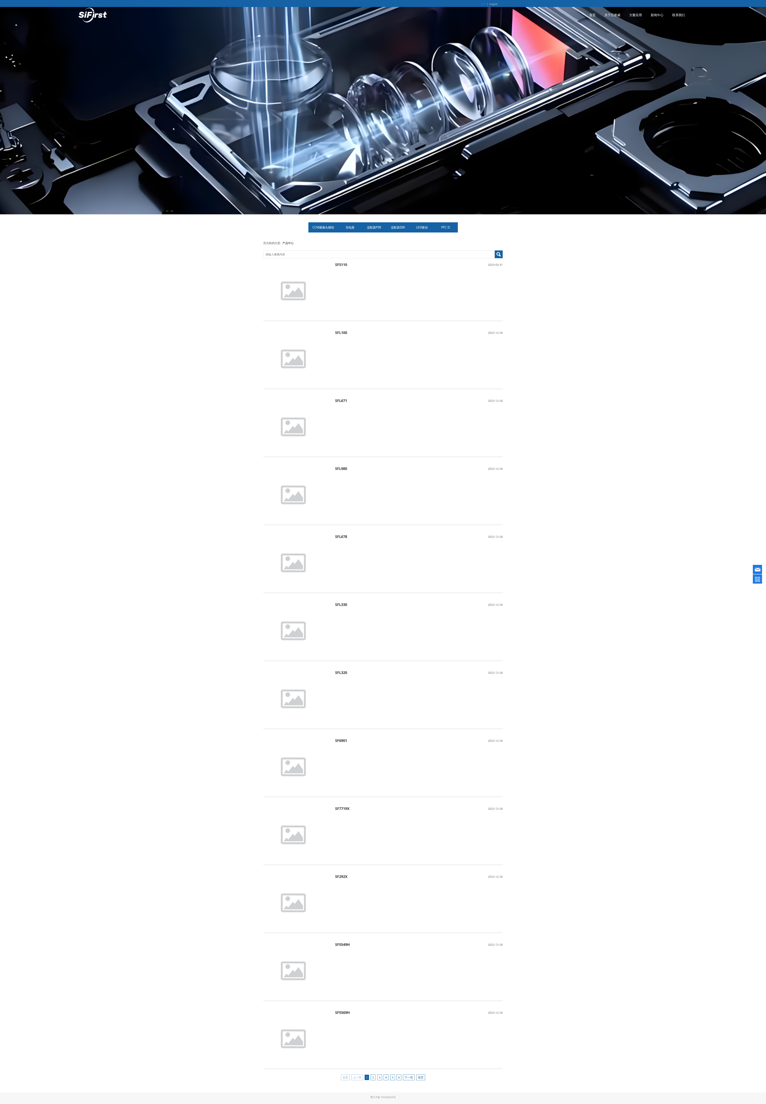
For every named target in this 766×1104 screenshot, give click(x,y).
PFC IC (445, 227)
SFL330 (341, 604)
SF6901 (341, 740)
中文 (483, 4)
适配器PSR (374, 227)
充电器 (349, 227)
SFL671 (341, 400)
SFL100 (341, 332)
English (494, 4)
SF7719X (342, 808)
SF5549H (342, 944)
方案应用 (635, 15)
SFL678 (341, 536)
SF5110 (341, 264)
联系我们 (678, 15)
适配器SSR (398, 227)
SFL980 (341, 468)
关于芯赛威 (612, 15)
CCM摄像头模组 (323, 227)
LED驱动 (422, 227)
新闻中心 (657, 15)
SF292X (341, 876)
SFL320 (341, 672)
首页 (592, 15)
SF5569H (342, 1012)
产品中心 (288, 243)
